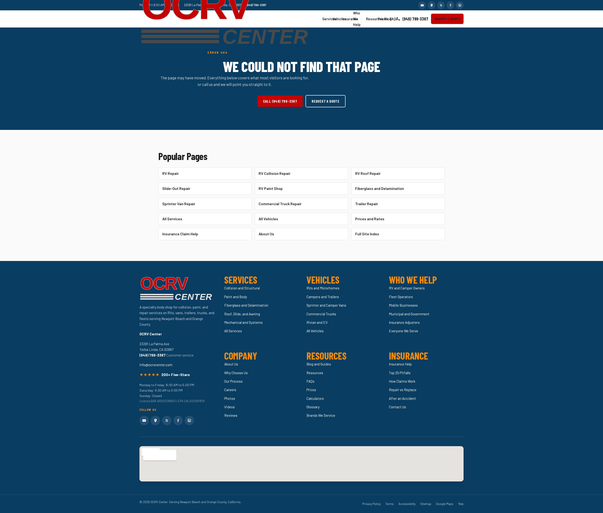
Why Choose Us (236, 373)
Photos (229, 398)
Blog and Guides (318, 364)
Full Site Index (367, 234)
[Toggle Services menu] (328, 18)
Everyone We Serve (403, 331)
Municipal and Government (409, 314)
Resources (369, 19)
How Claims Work (402, 381)
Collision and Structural (242, 288)
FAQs (391, 19)
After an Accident (402, 398)
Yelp (461, 504)
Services (325, 19)
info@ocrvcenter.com (155, 365)
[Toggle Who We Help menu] (361, 18)
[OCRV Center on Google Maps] (431, 5)
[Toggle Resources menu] (373, 18)
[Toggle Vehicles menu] (338, 18)
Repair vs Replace (402, 390)
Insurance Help (400, 364)
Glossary (313, 407)
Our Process (233, 381)
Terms (389, 504)
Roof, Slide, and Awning (242, 314)
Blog (385, 19)
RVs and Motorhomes (322, 288)
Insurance (345, 19)
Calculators (315, 398)
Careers (230, 390)
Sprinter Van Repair (178, 203)
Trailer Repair (366, 203)
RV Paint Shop (271, 188)
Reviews (230, 415)
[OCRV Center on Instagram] (460, 5)
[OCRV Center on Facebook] (450, 5)
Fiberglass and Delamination (379, 188)
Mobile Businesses (403, 305)
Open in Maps (157, 455)
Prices (379, 19)
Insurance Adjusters (404, 322)
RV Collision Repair (274, 173)
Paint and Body (235, 297)
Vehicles (335, 19)
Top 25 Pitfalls (400, 373)
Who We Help (357, 19)
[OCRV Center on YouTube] (422, 5)
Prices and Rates (369, 218)
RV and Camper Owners (407, 288)
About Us (266, 234)
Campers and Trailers (322, 297)
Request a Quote (447, 19)
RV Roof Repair (368, 173)
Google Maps (444, 504)
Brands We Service (320, 415)
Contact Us (397, 407)
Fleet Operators (401, 297)
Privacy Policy (371, 504)
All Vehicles (268, 218)
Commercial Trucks (321, 314)
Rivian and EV (317, 322)
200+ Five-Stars (175, 374)
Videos (229, 407)
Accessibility (407, 504)
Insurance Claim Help (180, 234)
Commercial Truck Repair (280, 203)
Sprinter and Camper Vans (326, 305)
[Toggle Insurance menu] (348, 18)
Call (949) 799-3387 (280, 101)
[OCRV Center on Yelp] (441, 5)
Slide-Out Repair (176, 188)
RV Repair (170, 173)
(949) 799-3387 (415, 18)
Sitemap (425, 504)
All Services (172, 218)
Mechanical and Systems (243, 322)
